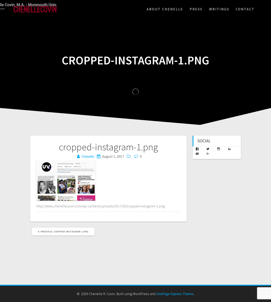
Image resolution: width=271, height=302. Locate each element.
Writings (219, 9)
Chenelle (88, 156)
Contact (245, 9)
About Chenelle (165, 9)
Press (196, 9)
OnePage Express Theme (174, 293)
